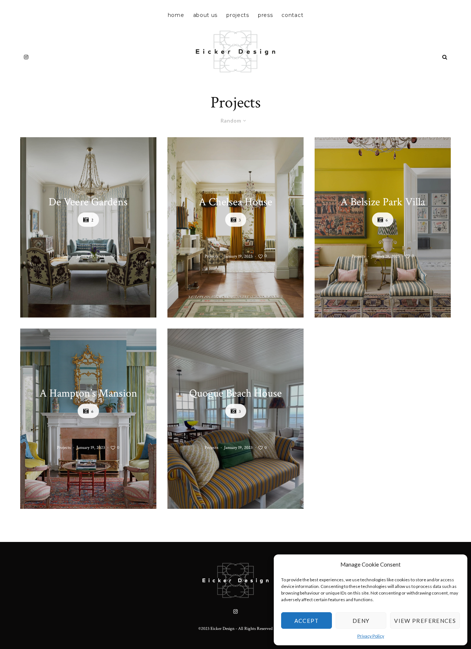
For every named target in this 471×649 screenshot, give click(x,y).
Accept (306, 620)
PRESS (265, 15)
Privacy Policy (370, 636)
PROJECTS (237, 15)
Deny (361, 620)
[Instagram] (26, 57)
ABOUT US (205, 15)
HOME (176, 15)
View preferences (425, 620)
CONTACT (292, 15)
